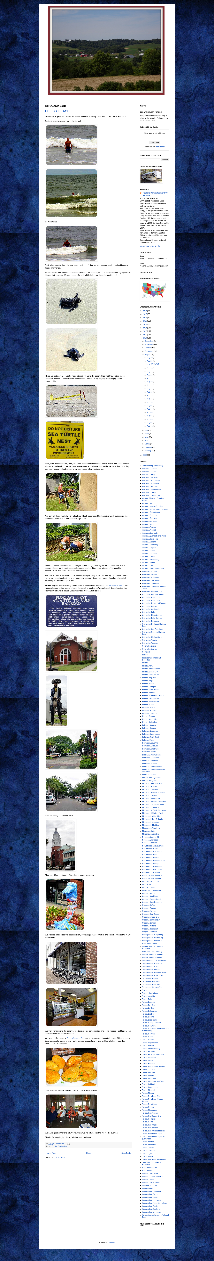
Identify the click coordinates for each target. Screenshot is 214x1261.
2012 (145, 331)
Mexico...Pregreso (149, 781)
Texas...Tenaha (148, 1148)
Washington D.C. (149, 1188)
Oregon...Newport (149, 923)
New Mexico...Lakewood (152, 867)
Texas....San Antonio (150, 993)
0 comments (60, 1144)
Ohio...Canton (147, 884)
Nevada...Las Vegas (150, 840)
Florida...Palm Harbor (150, 690)
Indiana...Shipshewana (151, 734)
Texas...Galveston (149, 1058)
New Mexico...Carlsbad (151, 849)
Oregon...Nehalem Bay (151, 920)
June (147, 434)
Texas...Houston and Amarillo (153, 1066)
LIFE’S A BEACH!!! (58, 111)
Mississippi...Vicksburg (151, 828)
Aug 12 (150, 399)
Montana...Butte (148, 831)
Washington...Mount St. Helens (154, 1203)
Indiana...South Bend (150, 737)
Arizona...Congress (149, 515)
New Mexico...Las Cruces (152, 870)
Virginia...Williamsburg (151, 1182)
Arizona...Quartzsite (150, 533)
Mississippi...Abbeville (151, 816)
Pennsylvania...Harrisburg (152, 938)
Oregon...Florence (149, 911)
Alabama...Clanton (149, 469)
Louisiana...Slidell (149, 775)
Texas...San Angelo (149, 1125)
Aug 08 (150, 406)
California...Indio (148, 612)
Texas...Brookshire (149, 1020)
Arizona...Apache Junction (152, 506)
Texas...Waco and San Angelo (154, 1159)
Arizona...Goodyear (150, 518)
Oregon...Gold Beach (150, 914)
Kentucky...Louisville (150, 746)
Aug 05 (150, 412)
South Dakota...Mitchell (151, 969)
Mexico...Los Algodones (151, 778)
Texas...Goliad (147, 1060)
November (149, 344)
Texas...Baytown (148, 1008)
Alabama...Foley (148, 475)
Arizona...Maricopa (149, 521)
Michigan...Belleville (150, 787)
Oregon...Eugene (149, 908)
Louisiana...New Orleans (152, 767)
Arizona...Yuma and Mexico (153, 569)
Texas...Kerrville (148, 1072)
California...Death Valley (151, 600)
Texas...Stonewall (149, 1145)
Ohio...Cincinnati (148, 887)
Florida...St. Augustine (150, 698)
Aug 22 (150, 375)
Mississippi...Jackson (150, 822)
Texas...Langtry (148, 1075)
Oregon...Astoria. (148, 893)
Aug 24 (150, 372)
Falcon (145, 655)
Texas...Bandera (148, 1002)
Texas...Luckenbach (150, 1087)
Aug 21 (150, 378)
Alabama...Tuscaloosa (151, 495)
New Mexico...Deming (151, 858)
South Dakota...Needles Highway (155, 972)
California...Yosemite (150, 643)
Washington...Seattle (150, 1206)
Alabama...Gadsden (150, 477)
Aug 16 (150, 392)
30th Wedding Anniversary (152, 466)
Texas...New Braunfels (151, 1096)
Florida (145, 663)
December (149, 341)
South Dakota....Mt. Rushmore (154, 961)
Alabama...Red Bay (150, 486)
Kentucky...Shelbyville (150, 749)
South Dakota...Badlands (152, 964)
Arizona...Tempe (148, 551)
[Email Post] (68, 1144)
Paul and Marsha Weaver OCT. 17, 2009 (155, 194)
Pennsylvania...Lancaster (152, 941)
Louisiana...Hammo (150, 761)
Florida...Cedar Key (150, 672)
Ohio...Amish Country (150, 881)
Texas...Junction (148, 1069)
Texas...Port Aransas (150, 1113)
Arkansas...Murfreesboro (152, 591)
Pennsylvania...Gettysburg (152, 935)
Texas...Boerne (148, 1017)
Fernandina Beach (116, 585)
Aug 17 (150, 389)
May (146, 437)
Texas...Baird (147, 999)
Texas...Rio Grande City (151, 1116)
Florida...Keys (147, 681)
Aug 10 (150, 402)
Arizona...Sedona (149, 542)
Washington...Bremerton (151, 1191)
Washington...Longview (151, 1200)
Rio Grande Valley (149, 944)
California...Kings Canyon (152, 615)
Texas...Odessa (148, 1107)
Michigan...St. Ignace (150, 807)
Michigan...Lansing (149, 795)
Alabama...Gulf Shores (151, 481)
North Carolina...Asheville (152, 876)
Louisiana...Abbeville (150, 758)
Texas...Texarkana (149, 1151)
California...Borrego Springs (153, 594)
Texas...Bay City (148, 1005)
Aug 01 (150, 426)
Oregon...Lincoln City (150, 917)
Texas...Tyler (147, 1154)
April (147, 441)
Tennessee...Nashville (151, 984)
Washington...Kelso (150, 1197)
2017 (145, 314)
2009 (145, 455)
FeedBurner (160, 147)
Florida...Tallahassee (150, 702)
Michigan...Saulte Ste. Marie (153, 804)
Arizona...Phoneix (149, 527)
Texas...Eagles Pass (150, 1043)
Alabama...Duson (149, 472)
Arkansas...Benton (149, 574)
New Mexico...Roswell (151, 872)
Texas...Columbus (149, 1026)
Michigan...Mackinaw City (152, 798)
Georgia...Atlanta (148, 707)
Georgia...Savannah (150, 713)
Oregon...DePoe (148, 905)
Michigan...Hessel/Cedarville (153, 793)
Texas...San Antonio (150, 1128)
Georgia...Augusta (149, 710)
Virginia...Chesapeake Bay (152, 1177)
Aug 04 (150, 416)
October (148, 348)
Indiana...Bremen (149, 725)
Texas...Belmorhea (149, 1011)
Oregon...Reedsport (150, 929)
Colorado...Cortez (149, 646)
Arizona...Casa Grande (151, 512)
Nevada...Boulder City (151, 837)
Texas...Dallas (147, 1037)
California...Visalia (149, 640)
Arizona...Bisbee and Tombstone (155, 509)
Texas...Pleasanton (149, 1110)
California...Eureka (149, 606)
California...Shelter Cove (152, 637)
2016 (145, 318)
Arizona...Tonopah (149, 554)
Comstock (146, 652)
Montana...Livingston (150, 834)
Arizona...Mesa (148, 524)
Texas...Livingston (149, 1078)
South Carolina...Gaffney (152, 958)
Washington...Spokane (151, 1209)
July (146, 430)
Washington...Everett (150, 1194)
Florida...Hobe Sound (150, 675)
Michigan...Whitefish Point (152, 813)
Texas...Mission (148, 1093)
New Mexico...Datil (149, 855)
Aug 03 (150, 419)
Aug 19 (150, 385)
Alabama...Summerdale (151, 489)
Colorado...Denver (149, 649)
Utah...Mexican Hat (149, 1168)
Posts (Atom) (61, 1157)
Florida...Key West (149, 678)
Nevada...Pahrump (149, 843)
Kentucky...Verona (149, 752)
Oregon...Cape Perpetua (152, 902)
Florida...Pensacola (150, 692)
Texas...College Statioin (151, 1023)
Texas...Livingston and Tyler (153, 1081)
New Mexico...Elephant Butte (153, 861)
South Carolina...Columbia (152, 955)
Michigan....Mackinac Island (153, 784)
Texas (144, 990)
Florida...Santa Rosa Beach (153, 696)
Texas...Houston (148, 1064)
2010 (145, 338)
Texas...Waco (147, 1157)
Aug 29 (150, 361)
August (148, 355)
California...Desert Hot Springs (154, 603)
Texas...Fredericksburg (151, 1049)
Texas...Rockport (148, 1119)
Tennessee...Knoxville (151, 981)
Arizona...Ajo (147, 503)
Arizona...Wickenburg (150, 560)
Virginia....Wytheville (150, 1173)
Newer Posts (51, 1153)
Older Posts (126, 1153)
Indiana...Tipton (148, 740)
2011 (145, 335)
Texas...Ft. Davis (148, 1052)
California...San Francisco (152, 629)
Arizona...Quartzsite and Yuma (154, 536)
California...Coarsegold (151, 597)
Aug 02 (150, 423)
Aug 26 (150, 368)
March (147, 444)
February (148, 447)
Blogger (112, 1242)
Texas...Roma (147, 1122)
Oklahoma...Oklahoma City (152, 890)
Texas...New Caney (150, 1104)
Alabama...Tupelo (149, 492)
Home (88, 1153)
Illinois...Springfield (149, 722)
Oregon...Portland (149, 926)
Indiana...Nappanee (150, 731)
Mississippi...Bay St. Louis (152, 819)
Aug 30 (150, 358)
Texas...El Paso (148, 1046)
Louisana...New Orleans (151, 755)
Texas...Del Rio (148, 1040)
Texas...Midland (148, 1090)
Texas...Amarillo (148, 996)
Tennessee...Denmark (151, 978)
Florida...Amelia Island (59, 1146)
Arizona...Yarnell (148, 563)
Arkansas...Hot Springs (151, 580)
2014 (145, 325)
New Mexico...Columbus (151, 852)
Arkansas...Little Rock (150, 583)
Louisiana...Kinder (149, 764)
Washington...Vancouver (151, 1212)
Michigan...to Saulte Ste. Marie (154, 810)
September (149, 351)
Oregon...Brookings (150, 896)
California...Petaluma (150, 621)
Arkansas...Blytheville (150, 577)
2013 (145, 328)
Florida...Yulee (148, 704)
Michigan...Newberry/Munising (154, 801)
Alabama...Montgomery (151, 483)
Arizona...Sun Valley (150, 545)
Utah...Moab (147, 1171)
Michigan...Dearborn (150, 789)
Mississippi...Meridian (150, 825)
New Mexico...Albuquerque (153, 846)
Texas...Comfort (148, 1034)
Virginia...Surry (148, 1179)
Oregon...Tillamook (149, 932)
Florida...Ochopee (149, 687)
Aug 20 (150, 382)
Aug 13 (150, 395)
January (148, 451)
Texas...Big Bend (148, 1014)
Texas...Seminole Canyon (152, 1134)
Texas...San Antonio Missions (153, 1131)
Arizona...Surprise (149, 548)
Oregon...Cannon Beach (151, 899)
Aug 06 (150, 409)
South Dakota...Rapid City (152, 975)
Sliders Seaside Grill (75, 1038)
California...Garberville (151, 609)
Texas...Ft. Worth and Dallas (153, 1055)
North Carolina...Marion (151, 878)
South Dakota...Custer (151, 967)
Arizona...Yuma (148, 566)
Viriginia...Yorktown (149, 1185)
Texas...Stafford (148, 1142)
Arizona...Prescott (149, 530)
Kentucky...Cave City (150, 743)
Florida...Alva (147, 666)
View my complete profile (150, 246)
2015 (145, 321)
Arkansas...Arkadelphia (151, 572)
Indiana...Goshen (149, 728)
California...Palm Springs (152, 618)
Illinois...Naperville (149, 719)
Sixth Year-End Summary (152, 952)
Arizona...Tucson (148, 557)
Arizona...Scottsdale (150, 539)
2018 (145, 311)
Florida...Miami (148, 684)
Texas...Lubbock (148, 1084)
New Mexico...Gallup (150, 864)
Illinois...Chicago (148, 716)
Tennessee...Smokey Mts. (152, 987)
